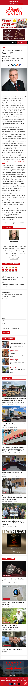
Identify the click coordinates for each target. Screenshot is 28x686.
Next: (13, 284)
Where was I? (5, 361)
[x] (12, 684)
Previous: (13, 278)
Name (4, 318)
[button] (2, 42)
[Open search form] (15, 42)
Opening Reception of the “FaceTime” (5, 353)
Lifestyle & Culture (6, 575)
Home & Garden (6, 598)
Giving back (21, 679)
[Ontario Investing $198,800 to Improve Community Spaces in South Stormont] (14, 511)
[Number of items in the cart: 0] (20, 4)
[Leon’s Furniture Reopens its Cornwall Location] (14, 414)
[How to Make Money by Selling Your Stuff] (14, 569)
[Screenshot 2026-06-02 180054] (14, 34)
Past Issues (15, 680)
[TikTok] (19, 684)
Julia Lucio (5, 476)
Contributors (6, 679)
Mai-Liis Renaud (7, 56)
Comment (5, 298)
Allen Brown (5, 606)
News (3, 47)
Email (3, 323)
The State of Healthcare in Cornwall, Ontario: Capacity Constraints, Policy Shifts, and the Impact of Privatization (14, 449)
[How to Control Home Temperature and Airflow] (14, 593)
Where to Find (22, 680)
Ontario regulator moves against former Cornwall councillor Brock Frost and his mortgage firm (14, 497)
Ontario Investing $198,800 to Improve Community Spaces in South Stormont (13, 523)
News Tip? (23, 42)
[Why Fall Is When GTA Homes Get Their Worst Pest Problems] (14, 616)
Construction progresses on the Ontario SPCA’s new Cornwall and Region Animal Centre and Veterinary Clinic (14, 400)
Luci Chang (5, 582)
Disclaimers (14, 679)
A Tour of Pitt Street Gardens (5, 369)
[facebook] (10, 684)
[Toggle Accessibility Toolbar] (25, 683)
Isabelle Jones (5, 652)
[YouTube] (17, 684)
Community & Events (14, 341)
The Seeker (5, 404)
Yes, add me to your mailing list (11, 328)
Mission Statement (6, 680)
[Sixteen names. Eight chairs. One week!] (14, 463)
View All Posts (14, 258)
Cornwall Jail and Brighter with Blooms (5, 344)
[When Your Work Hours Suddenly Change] (14, 639)
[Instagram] (14, 684)
